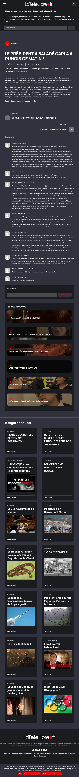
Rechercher (11, 288)
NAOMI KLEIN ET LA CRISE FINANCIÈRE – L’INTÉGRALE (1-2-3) (32, 335)
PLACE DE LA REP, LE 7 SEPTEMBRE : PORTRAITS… (20, 438)
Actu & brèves (11, 461)
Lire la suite (11, 452)
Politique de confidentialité (52, 774)
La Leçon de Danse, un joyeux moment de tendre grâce (20, 690)
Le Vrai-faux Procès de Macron (20, 510)
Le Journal (10, 431)
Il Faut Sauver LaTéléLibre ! (52, 645)
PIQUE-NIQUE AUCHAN (17, 385)
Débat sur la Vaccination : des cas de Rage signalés (19, 601)
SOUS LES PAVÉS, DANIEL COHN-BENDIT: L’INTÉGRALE (29, 351)
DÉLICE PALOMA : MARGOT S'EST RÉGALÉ (54, 467)
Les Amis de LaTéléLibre (66, 753)
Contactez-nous (40, 756)
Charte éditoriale (17, 753)
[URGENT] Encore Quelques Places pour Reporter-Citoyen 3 (20, 467)
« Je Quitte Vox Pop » (56, 551)
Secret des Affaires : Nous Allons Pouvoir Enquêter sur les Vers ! (20, 555)
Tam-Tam (54, 640)
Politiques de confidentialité (47, 753)
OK (20, 774)
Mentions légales (30, 753)
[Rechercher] (71, 28)
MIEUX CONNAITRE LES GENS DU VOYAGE (24, 318)
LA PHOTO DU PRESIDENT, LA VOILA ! (23, 368)
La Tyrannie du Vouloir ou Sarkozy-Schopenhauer (28, 401)
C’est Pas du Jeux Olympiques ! (54, 688)
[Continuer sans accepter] (76, 770)
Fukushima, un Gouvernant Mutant (56, 510)
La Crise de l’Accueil (19, 644)
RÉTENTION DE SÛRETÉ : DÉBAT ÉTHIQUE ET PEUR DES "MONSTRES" (57, 439)
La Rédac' (9, 64)
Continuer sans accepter (32, 774)
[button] (4, 4)
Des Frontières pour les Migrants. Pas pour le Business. (57, 601)
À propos (7, 753)
